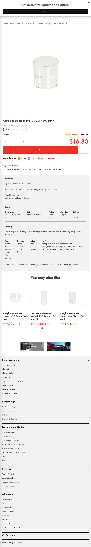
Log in (42, 158)
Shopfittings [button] (8, 401)
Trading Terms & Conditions (12, 528)
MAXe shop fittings (9, 407)
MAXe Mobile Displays (10, 440)
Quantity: (6, 134)
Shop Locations (8, 511)
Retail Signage (7, 385)
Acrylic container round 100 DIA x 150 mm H (72, 316)
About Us (5, 519)
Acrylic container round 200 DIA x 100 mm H (15, 316)
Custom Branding (8, 478)
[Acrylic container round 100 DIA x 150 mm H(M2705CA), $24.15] (72, 297)
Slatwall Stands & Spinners (12, 448)
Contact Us (6, 515)
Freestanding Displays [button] (13, 427)
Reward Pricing (8, 499)
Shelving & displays (9, 419)
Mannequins (6, 377)
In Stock (9, 125)
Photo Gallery (7, 523)
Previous (3, 303)
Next (85, 303)
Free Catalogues (8, 486)
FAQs (4, 503)
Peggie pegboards (9, 411)
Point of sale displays (10, 393)
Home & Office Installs (10, 482)
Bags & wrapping (8, 365)
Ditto (3, 456)
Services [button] (6, 468)
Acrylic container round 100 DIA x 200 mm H (43, 316)
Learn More (53, 158)
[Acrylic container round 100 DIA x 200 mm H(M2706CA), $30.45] (44, 297)
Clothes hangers (8, 369)
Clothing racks (7, 373)
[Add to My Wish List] (83, 150)
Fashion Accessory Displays (13, 381)
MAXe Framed (7, 436)
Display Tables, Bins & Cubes (13, 452)
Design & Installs (8, 474)
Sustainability (6, 507)
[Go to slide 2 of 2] (46, 328)
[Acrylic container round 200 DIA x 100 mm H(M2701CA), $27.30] (15, 297)
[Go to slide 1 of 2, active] (42, 328)
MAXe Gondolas (8, 432)
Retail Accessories (9, 389)
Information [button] (8, 494)
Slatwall (5, 415)
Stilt (3, 460)
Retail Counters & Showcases (13, 444)
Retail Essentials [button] (10, 360)
